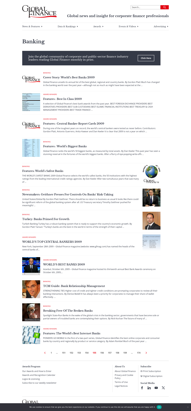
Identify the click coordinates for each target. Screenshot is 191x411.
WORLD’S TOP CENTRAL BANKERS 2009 (52, 241)
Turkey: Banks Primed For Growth (45, 219)
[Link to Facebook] (142, 387)
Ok (159, 407)
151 (63, 352)
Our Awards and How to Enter (36, 371)
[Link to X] (163, 387)
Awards (97, 26)
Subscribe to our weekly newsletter (39, 382)
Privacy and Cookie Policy (124, 377)
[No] (187, 407)
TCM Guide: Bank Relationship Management (74, 286)
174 (138, 352)
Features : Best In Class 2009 (62, 99)
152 (71, 352)
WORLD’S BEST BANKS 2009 (64, 264)
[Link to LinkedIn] (149, 387)
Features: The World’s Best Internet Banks (71, 333)
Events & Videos (127, 26)
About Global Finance (125, 371)
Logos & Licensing (31, 379)
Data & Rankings (67, 26)
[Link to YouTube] (156, 387)
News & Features (31, 26)
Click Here (146, 58)
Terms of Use (121, 382)
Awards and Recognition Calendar (38, 375)
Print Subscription (152, 371)
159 (125, 352)
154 (86, 352)
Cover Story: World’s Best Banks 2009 (69, 77)
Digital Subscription (152, 376)
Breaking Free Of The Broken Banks (68, 310)
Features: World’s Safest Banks (42, 171)
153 (79, 352)
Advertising (160, 26)
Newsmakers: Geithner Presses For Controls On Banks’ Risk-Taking (67, 194)
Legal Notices (121, 386)
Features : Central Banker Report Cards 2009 (73, 123)
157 (109, 352)
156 (102, 352)
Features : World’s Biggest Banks (65, 146)
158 (117, 352)
